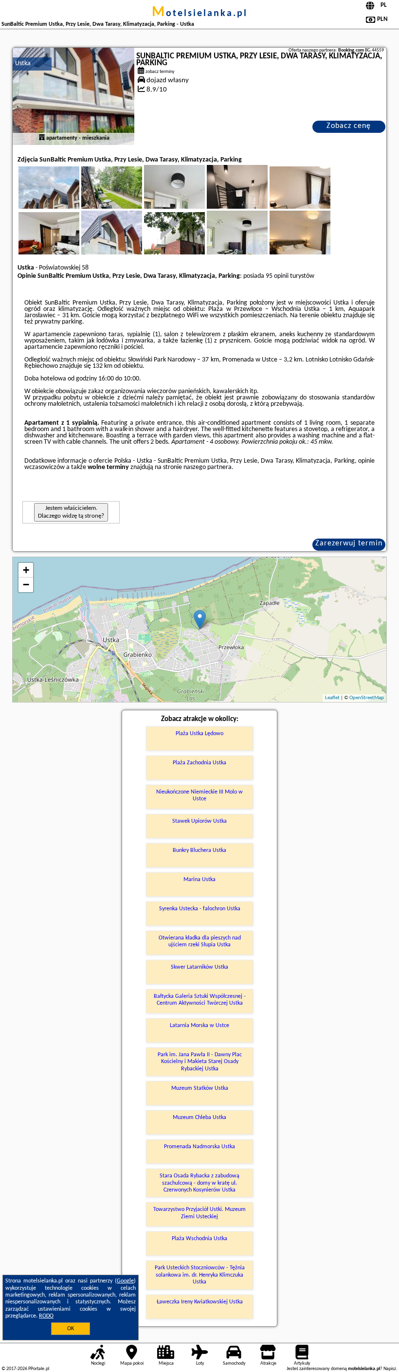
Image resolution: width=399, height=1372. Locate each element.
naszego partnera (207, 467)
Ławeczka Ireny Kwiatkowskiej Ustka (200, 1302)
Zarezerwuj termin (348, 543)
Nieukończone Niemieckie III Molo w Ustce (199, 795)
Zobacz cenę (348, 126)
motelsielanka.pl (200, 13)
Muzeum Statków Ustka (199, 1088)
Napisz (389, 1369)
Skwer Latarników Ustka (199, 967)
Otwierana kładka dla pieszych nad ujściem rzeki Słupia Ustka (200, 941)
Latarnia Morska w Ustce (199, 1026)
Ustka (23, 63)
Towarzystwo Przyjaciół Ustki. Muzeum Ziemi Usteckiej (199, 1213)
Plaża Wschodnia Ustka (199, 1239)
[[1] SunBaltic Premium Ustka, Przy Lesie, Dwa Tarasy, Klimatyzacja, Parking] (73, 96)
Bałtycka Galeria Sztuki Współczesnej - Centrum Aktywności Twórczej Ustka (200, 999)
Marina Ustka (199, 880)
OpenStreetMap (366, 698)
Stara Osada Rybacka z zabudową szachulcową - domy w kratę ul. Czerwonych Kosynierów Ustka (199, 1183)
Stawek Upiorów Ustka (199, 821)
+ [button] (26, 570)
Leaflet (332, 698)
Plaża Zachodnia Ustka (199, 763)
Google (125, 1281)
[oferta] (42, 138)
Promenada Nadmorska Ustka (199, 1147)
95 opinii (277, 276)
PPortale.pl (38, 1369)
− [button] (26, 584)
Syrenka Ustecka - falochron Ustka (199, 909)
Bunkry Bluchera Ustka (199, 850)
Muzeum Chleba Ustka (199, 1117)
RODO (46, 1316)
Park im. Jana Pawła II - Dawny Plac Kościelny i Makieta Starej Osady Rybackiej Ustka (200, 1062)
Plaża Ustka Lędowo (199, 734)
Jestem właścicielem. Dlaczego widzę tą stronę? (71, 512)
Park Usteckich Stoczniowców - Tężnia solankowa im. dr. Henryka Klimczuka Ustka (200, 1275)
